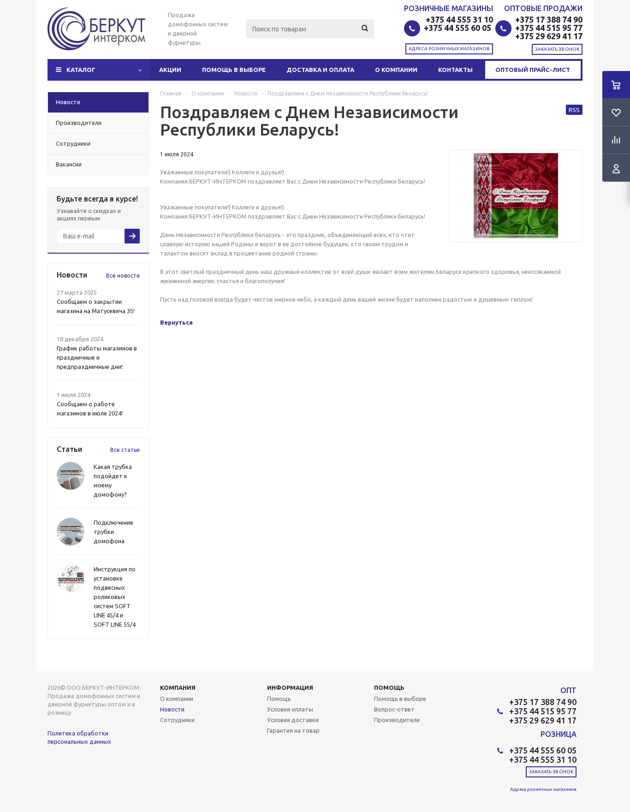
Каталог (80, 69)
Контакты (455, 69)
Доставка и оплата (320, 69)
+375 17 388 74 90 (548, 19)
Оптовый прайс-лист (532, 69)
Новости (172, 709)
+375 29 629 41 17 (548, 36)
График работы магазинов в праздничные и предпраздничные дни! (97, 357)
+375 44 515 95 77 (548, 28)
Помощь (389, 687)
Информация (290, 687)
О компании (396, 69)
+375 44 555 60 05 (458, 28)
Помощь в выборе (234, 69)
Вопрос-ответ (394, 709)
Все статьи (125, 450)
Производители (397, 720)
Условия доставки (293, 720)
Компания (178, 687)
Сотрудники (177, 720)
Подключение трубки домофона (113, 531)
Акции (170, 69)
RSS (574, 110)
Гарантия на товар (293, 730)
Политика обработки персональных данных (79, 737)
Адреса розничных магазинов (449, 48)
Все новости (123, 276)
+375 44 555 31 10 (459, 19)
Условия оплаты (290, 709)
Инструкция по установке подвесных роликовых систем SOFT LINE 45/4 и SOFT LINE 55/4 (115, 597)
